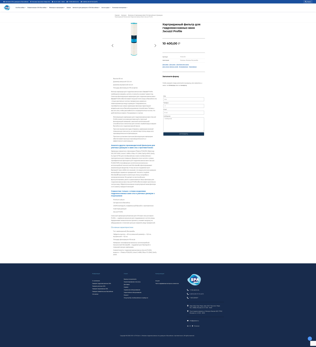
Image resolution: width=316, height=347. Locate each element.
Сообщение (166, 116)
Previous (113, 45)
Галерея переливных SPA (100, 289)
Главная (117, 15)
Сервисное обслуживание (132, 290)
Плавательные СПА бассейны (36, 7)
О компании (96, 281)
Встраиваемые (183, 66)
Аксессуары (105, 7)
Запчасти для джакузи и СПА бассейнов (86, 7)
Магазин (123, 15)
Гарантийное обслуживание (132, 292)
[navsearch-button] (308, 1)
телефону (183, 85)
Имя (164, 96)
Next (155, 45)
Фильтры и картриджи (56, 7)
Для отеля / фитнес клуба (170, 66)
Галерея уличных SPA (98, 286)
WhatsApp (172, 85)
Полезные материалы (119, 7)
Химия (69, 7)
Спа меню (95, 294)
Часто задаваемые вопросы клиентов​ (167, 283)
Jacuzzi (145, 91)
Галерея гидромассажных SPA (101, 283)
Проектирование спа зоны (132, 282)
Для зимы (165, 64)
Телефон (166, 103)
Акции (157, 281)
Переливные (193, 66)
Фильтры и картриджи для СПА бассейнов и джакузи (145, 15)
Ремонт (126, 295)
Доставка (127, 284)
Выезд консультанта (130, 279)
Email (165, 109)
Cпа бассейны (19, 7)
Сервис (126, 287)
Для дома (172, 64)
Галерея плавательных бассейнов (102, 291)
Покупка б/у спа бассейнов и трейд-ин (136, 298)
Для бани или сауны (182, 64)
